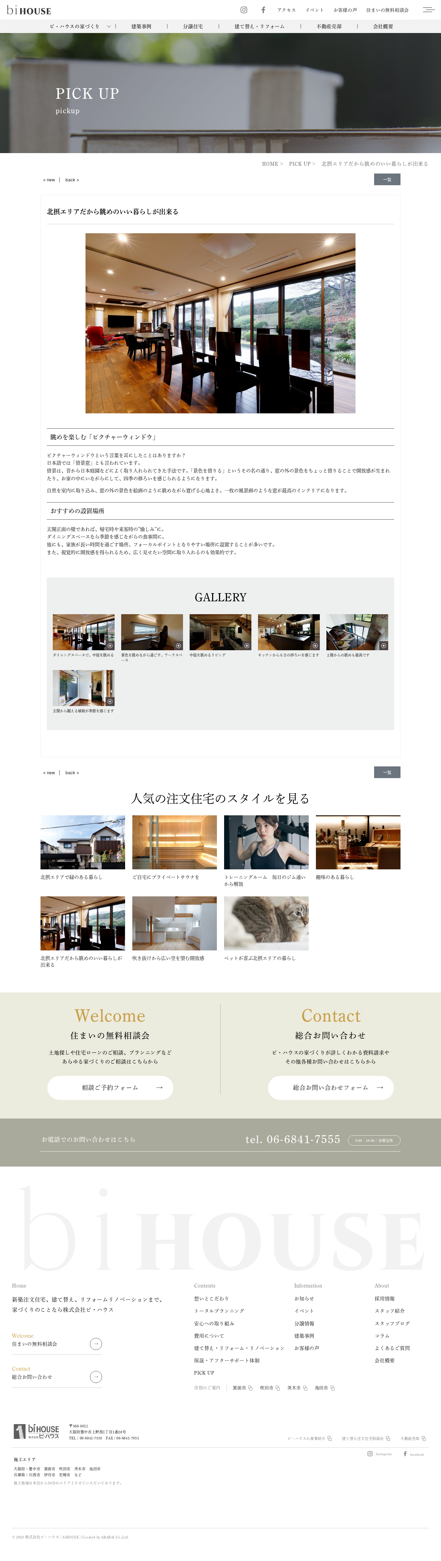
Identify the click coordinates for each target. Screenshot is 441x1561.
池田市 (321, 1388)
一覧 (387, 179)
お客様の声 (345, 10)
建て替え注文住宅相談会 (363, 1438)
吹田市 (266, 1388)
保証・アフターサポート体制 (227, 1360)
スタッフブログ (392, 1323)
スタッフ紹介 (390, 1311)
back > (72, 179)
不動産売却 (329, 26)
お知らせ (304, 1298)
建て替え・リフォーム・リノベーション (239, 1348)
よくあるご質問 (392, 1348)
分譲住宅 (193, 26)
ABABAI (108, 1537)
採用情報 (385, 1298)
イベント (314, 10)
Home (19, 1285)
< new (49, 179)
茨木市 (294, 1388)
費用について (209, 1335)
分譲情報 (304, 1323)
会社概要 (383, 26)
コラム (382, 1335)
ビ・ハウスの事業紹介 (306, 1438)
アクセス (286, 10)
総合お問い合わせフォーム (331, 1088)
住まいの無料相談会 (387, 10)
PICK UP (204, 1372)
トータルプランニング (219, 1311)
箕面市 (239, 1388)
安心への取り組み (214, 1323)
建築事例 (141, 26)
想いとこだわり (212, 1298)
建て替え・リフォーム (260, 26)
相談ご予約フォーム (110, 1088)
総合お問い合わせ (32, 1372)
